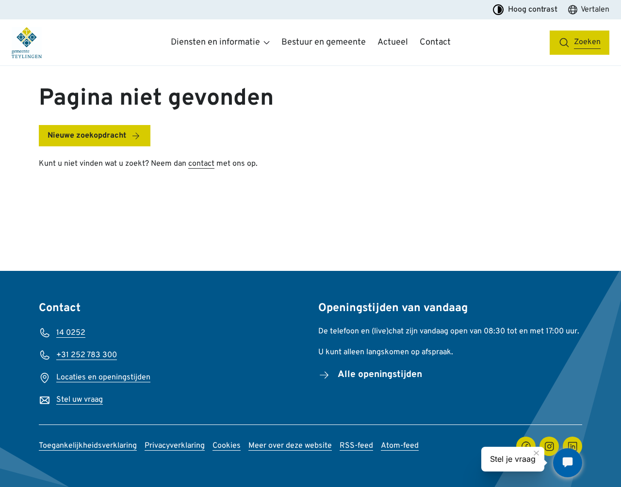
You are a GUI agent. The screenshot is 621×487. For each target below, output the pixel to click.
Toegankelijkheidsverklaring (88, 446)
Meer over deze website (290, 446)
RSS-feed (356, 446)
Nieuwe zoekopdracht (87, 136)
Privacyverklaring (175, 446)
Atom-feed (400, 446)
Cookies (226, 446)
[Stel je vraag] (567, 462)
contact (201, 164)
